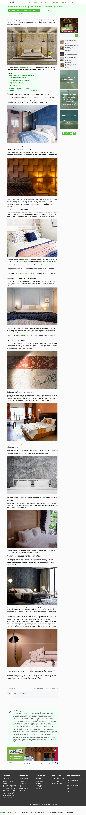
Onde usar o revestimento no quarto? (19, 88)
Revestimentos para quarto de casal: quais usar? (21, 75)
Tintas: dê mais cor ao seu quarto (19, 83)
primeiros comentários (52, 688)
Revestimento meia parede (17, 79)
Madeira (13, 87)
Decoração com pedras (17, 82)
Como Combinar (32, 2)
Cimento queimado (16, 85)
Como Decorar (44, 2)
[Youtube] (70, 133)
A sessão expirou (5, 809)
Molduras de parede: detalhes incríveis (20, 80)
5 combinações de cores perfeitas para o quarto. (29, 444)
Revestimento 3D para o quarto (18, 77)
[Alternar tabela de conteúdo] (36, 74)
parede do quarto (39, 97)
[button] (45, 10)
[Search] (76, 35)
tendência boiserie (23, 335)
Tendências (55, 2)
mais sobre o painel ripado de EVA (29, 273)
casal (52, 152)
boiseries (20, 281)
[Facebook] (63, 133)
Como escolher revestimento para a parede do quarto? (23, 90)
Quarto (20, 10)
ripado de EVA (26, 259)
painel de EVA (46, 261)
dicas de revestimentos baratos (24, 67)
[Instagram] (67, 133)
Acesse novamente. (5, 812)
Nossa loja (65, 2)
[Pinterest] (74, 133)
